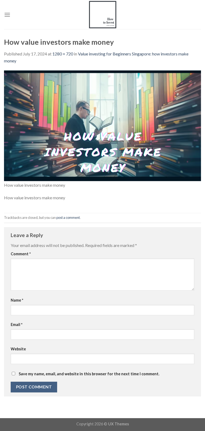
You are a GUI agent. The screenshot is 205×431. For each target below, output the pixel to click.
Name (17, 300)
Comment (21, 254)
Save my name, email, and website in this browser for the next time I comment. (89, 374)
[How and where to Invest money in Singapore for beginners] (102, 14)
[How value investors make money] (102, 125)
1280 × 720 (62, 53)
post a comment (68, 217)
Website (18, 349)
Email (16, 324)
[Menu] (7, 14)
